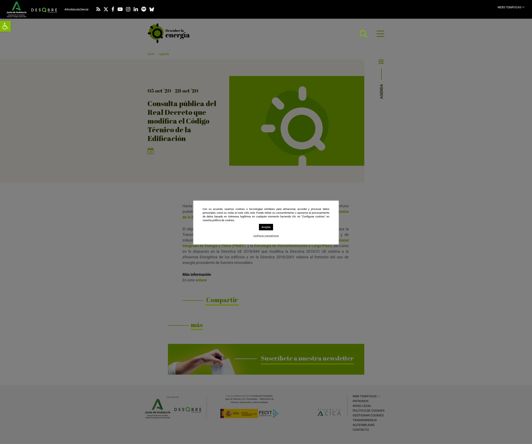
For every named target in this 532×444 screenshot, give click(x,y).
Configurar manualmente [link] (266, 235)
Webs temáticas (510, 7)
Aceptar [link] (266, 227)
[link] (5, 26)
